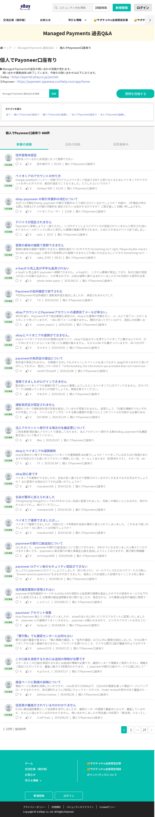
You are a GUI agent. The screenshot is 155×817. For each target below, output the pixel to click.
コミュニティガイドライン (80, 806)
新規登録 (122, 7)
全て (8, 114)
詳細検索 (101, 7)
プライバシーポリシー (34, 806)
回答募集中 (121, 144)
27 (144, 730)
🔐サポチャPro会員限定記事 (111, 20)
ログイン (143, 7)
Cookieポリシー (107, 806)
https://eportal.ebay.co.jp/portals (35, 77)
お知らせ (45, 20)
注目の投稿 (72, 144)
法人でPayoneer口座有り (84, 114)
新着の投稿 (24, 144)
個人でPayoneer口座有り (27, 114)
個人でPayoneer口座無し (55, 114)
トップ (8, 48)
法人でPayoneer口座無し (113, 114)
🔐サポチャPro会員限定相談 (104, 769)
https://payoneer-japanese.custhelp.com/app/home (53, 81)
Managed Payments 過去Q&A (36, 48)
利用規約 (56, 806)
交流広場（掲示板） (15, 20)
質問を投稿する (135, 93)
